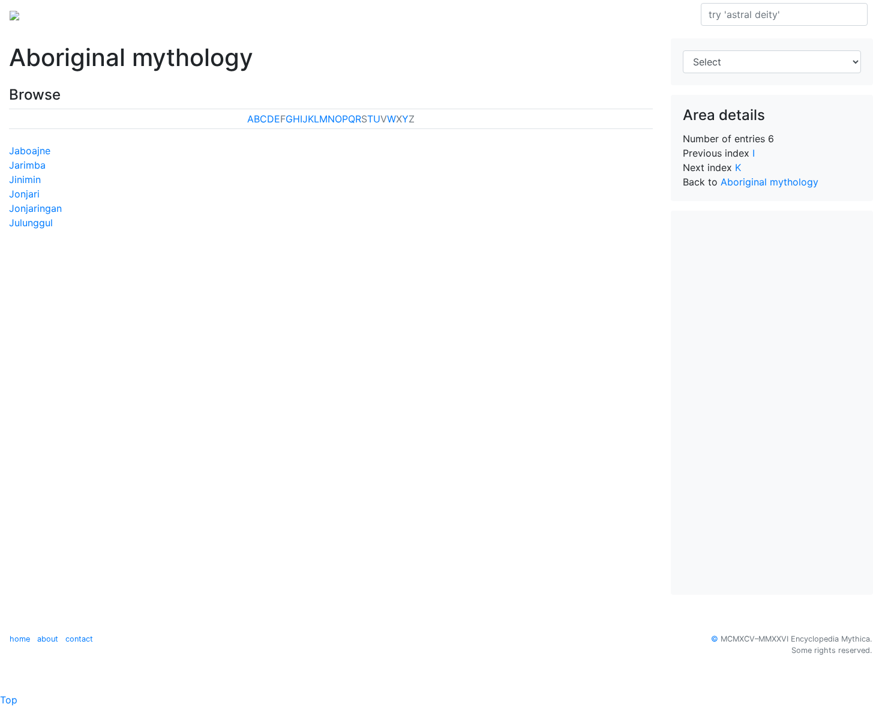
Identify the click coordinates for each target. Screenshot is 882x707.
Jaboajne (29, 151)
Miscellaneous (323, 14)
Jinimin (25, 179)
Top (8, 700)
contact (79, 638)
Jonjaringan (35, 208)
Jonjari (24, 194)
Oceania (110, 14)
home (20, 638)
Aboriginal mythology (187, 14)
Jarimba (27, 165)
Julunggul (31, 223)
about (47, 638)
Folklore (263, 14)
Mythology (58, 14)
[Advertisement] (772, 403)
